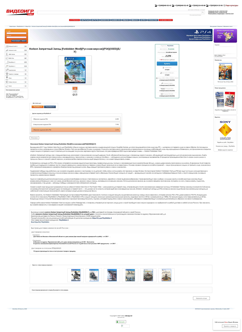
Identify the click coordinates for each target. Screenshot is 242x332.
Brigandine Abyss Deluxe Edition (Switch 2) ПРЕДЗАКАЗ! (225, 110)
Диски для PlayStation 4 (203, 37)
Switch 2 (134, 20)
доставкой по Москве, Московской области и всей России (118, 212)
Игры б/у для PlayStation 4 (102, 218)
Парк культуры (232, 5)
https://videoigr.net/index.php (20, 12)
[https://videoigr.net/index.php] (20, 12)
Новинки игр (218, 60)
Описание (34, 138)
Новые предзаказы (220, 88)
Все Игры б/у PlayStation (40, 222)
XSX (116, 20)
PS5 (95, 20)
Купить (167, 64)
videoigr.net (128, 316)
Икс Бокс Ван (105, 20)
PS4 (85, 20)
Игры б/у (28, 26)
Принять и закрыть (230, 326)
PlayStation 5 (50, 107)
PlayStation (170, 45)
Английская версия (171, 52)
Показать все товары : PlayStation (225, 146)
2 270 (168, 56)
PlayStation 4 (20, 26)
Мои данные (213, 26)
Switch (126, 20)
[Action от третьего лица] (74, 95)
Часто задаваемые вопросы (153, 20)
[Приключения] (76, 95)
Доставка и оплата (166, 20)
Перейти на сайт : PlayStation (225, 142)
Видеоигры (13, 26)
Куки (226, 322)
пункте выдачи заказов (124, 214)
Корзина (220, 26)
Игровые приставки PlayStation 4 (199, 35)
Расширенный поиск (195, 15)
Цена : (164, 56)
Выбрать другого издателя (225, 150)
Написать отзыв (201, 298)
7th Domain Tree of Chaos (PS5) (225, 81)
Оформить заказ (227, 26)
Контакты (74, 20)
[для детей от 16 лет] (75, 89)
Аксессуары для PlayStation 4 (200, 39)
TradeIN (143, 20)
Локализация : (162, 52)
